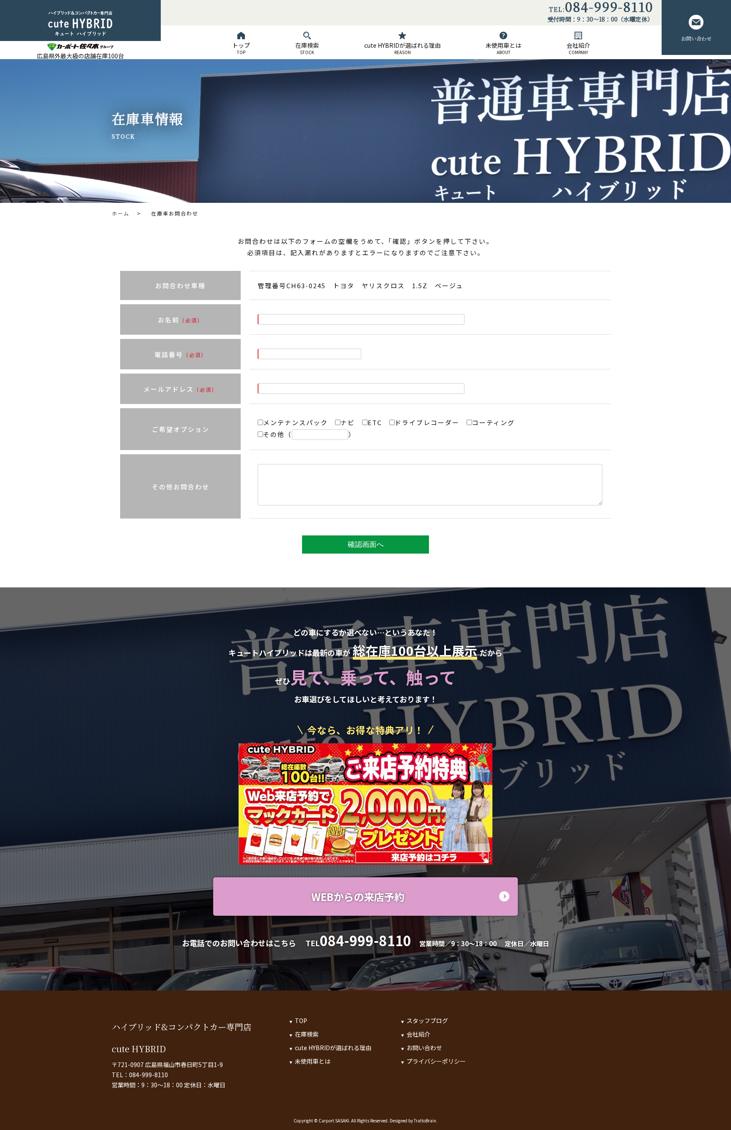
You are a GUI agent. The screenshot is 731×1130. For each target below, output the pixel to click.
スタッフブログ (427, 1020)
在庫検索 (307, 48)
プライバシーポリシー (436, 1061)
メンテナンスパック (299, 422)
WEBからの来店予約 (357, 896)
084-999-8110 (609, 8)
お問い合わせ (696, 38)
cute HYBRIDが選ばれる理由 (402, 48)
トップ (241, 48)
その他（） (311, 434)
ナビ (351, 422)
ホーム (120, 213)
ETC (378, 422)
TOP (301, 1020)
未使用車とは (503, 48)
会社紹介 (578, 48)
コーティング (497, 422)
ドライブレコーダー (431, 422)
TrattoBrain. (425, 1120)
